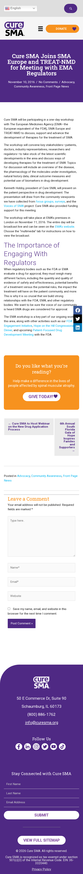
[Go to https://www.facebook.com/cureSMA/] (18, 746)
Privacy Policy (41, 869)
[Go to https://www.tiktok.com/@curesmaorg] (62, 746)
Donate (61, 28)
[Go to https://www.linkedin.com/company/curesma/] (27, 746)
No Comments (48, 82)
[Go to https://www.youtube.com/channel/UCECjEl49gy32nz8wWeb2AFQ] (53, 746)
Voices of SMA (14, 206)
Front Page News (57, 86)
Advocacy (68, 82)
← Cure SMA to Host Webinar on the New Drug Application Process (29, 426)
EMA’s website (64, 226)
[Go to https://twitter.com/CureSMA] (45, 746)
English (15, 8)
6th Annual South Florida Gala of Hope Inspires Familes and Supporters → (67, 437)
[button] (70, 8)
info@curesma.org (41, 722)
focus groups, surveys (50, 201)
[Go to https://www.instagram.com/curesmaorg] (36, 746)
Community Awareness (29, 86)
